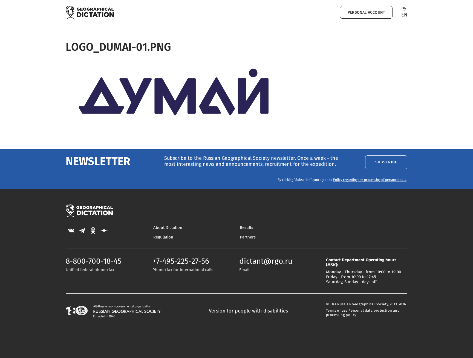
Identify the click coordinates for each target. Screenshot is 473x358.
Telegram (82, 230)
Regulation (163, 237)
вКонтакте (71, 230)
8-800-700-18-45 (94, 261)
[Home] (90, 12)
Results (246, 228)
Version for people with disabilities (248, 311)
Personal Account (366, 12)
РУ (403, 9)
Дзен (104, 230)
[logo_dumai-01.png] (178, 128)
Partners (248, 237)
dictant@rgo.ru (265, 261)
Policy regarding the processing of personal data (369, 180)
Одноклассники (93, 230)
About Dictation (167, 228)
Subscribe (386, 162)
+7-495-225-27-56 (180, 261)
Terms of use (337, 310)
